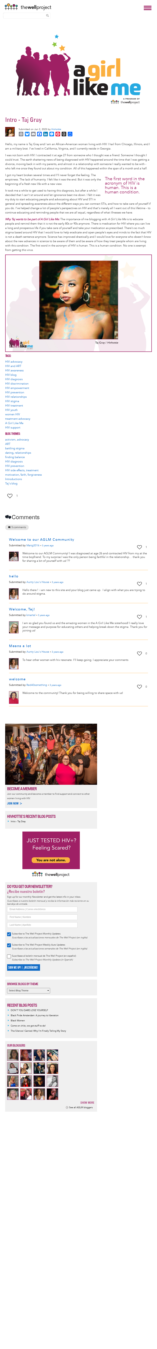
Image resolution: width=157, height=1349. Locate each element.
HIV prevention (14, 392)
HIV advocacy (13, 362)
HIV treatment (14, 405)
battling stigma (15, 448)
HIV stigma (12, 401)
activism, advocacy (17, 439)
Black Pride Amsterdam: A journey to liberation (35, 1015)
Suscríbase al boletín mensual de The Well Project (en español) (44, 956)
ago (48, 545)
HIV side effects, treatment (21, 470)
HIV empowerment (17, 388)
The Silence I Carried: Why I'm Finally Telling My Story (38, 1031)
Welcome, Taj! (22, 609)
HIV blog (10, 375)
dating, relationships (18, 453)
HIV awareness (14, 370)
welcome (17, 679)
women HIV (12, 414)
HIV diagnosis (14, 379)
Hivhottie (56, 129)
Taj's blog (11, 483)
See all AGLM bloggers (81, 1107)
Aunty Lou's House (37, 582)
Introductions (13, 479)
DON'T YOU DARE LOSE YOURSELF (29, 1010)
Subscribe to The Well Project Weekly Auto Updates (38, 944)
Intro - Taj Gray (18, 821)
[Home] (73, 7)
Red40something (36, 685)
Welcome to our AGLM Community (41, 539)
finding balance (15, 457)
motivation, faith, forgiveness (23, 475)
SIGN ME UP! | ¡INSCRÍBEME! (23, 968)
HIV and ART (13, 366)
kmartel (30, 615)
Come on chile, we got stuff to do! (28, 1025)
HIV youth (11, 410)
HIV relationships (16, 397)
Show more (87, 1102)
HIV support (12, 427)
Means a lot (20, 646)
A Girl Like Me (14, 423)
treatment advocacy (17, 419)
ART (8, 444)
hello (14, 576)
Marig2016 (32, 545)
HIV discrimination (17, 384)
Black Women (18, 1020)
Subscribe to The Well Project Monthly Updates (36, 933)
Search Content (47, 15)
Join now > (14, 803)
